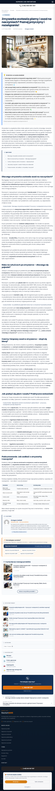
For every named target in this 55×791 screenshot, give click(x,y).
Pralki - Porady (8, 646)
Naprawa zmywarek (6, 731)
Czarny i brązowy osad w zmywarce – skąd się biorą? (21, 161)
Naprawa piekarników (7, 737)
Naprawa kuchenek (6, 740)
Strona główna (5, 10)
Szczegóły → (27, 787)
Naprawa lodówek (6, 734)
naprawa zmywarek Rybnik (26, 553)
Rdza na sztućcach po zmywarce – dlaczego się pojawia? (22, 159)
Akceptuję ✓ (16, 781)
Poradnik (12, 10)
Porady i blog (4, 753)
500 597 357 (28, 688)
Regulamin (4, 756)
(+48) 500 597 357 (28, 768)
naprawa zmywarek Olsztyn (28, 550)
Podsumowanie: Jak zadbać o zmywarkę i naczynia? (21, 167)
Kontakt (3, 759)
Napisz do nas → (27, 690)
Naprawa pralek (5, 728)
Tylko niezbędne (39, 781)
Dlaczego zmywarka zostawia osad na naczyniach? (20, 156)
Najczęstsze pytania (6, 750)
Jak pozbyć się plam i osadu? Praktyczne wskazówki (20, 164)
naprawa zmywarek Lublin (11, 553)
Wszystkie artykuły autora (19, 532)
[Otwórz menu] (52, 1)
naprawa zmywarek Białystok (12, 550)
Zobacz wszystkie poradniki (27, 591)
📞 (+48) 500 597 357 (28, 6)
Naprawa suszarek (6, 743)
